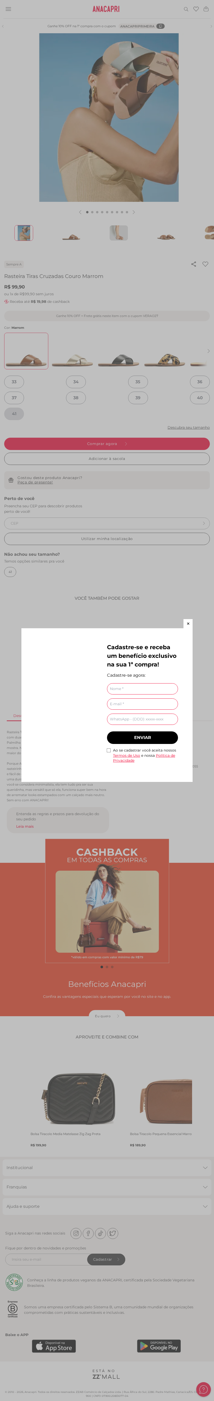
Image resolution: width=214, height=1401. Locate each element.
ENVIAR (142, 737)
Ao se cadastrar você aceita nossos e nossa (144, 755)
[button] (188, 623)
